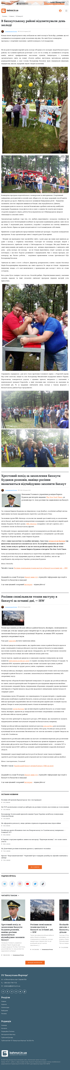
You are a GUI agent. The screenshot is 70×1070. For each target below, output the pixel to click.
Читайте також (9, 896)
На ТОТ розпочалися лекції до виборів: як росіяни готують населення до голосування (35, 807)
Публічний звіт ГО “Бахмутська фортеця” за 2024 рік (17, 1040)
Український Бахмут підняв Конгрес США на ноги (33, 766)
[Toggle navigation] (66, 10)
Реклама (4, 1013)
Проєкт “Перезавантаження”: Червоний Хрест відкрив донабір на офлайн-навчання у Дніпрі (34, 857)
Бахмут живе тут (31, 775)
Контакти (4, 1028)
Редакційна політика (7, 1031)
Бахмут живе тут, (31, 577)
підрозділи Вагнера (57, 541)
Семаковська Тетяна (11, 31)
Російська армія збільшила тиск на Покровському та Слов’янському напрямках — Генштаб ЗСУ (33, 831)
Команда (4, 1025)
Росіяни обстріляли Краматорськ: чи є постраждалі (21, 800)
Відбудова (4, 1010)
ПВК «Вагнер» (31, 524)
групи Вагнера (18, 709)
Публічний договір (7, 1037)
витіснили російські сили (19, 661)
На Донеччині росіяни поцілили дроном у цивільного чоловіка (26, 848)
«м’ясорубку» (48, 726)
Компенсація (5, 1007)
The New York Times (54, 497)
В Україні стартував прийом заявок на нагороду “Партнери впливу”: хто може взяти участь (34, 840)
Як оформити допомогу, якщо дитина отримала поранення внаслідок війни (31, 823)
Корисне (4, 1004)
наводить (12, 641)
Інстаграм (28, 584)
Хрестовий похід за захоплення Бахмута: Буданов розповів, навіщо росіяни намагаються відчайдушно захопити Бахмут (13, 932)
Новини (3, 1001)
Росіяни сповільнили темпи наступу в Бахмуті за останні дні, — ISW (41, 568)
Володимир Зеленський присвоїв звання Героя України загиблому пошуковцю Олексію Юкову (32, 815)
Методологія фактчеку (8, 1034)
